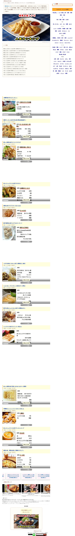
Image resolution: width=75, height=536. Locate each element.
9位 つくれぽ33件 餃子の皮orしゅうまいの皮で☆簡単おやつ (14, 64)
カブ (54, 66)
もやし (66, 59)
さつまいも (61, 68)
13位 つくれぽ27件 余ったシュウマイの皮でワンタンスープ (14, 72)
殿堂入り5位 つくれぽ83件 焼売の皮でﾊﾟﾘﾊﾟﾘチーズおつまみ (14, 56)
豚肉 (63, 19)
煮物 (57, 47)
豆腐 (56, 71)
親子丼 (59, 38)
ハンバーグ (70, 38)
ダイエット (64, 31)
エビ (61, 24)
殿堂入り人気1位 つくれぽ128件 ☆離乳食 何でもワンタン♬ (14, 48)
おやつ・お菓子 (62, 33)
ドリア (57, 52)
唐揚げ (61, 40)
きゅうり (59, 61)
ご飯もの (70, 47)
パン (69, 31)
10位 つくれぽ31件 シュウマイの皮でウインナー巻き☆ (13, 66)
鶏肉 (60, 19)
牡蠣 (67, 24)
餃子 (62, 38)
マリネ (68, 52)
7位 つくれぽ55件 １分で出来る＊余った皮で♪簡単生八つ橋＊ (14, 60)
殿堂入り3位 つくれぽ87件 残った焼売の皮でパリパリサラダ (14, 52)
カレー (71, 40)
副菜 (68, 12)
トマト (55, 61)
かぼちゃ (67, 68)
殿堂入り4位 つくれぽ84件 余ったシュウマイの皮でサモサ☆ (14, 54)
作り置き (59, 28)
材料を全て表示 (26, 114)
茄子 (70, 59)
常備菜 (63, 28)
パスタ (66, 49)
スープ (61, 47)
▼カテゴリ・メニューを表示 (62, 9)
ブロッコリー (56, 63)
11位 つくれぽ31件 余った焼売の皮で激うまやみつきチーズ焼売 (15, 68)
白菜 (58, 59)
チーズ (66, 71)
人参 (57, 66)
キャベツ (62, 59)
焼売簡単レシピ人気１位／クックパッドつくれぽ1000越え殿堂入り (12, 476)
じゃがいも (55, 68)
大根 (55, 59)
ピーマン (62, 63)
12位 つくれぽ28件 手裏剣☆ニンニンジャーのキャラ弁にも (14, 70)
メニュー (62, 73)
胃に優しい (55, 12)
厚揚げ (59, 71)
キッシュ (61, 42)
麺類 (58, 49)
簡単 (71, 12)
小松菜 (64, 61)
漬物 (60, 52)
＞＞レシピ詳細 (26, 117)
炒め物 (53, 47)
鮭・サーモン (56, 24)
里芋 (71, 68)
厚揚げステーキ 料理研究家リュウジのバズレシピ (12, 493)
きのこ (70, 66)
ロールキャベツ (55, 40)
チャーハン (66, 40)
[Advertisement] (26, 86)
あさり (70, 24)
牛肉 (57, 19)
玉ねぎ (60, 66)
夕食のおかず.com (7, 0)
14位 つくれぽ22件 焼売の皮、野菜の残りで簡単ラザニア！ (14, 74)
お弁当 (59, 31)
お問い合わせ (30, 532)
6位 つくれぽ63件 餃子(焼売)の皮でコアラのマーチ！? (13, 58)
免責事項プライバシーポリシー (39, 532)
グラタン (62, 49)
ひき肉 (67, 19)
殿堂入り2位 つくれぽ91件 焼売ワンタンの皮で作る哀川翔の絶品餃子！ (16, 50)
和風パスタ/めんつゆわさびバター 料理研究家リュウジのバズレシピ (31, 494)
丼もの (54, 49)
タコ (64, 24)
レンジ (55, 28)
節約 (61, 15)
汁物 (64, 15)
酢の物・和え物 (62, 54)
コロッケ (56, 42)
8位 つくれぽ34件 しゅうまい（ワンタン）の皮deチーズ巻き (14, 62)
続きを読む (26, 506)
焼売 (65, 38)
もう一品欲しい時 (62, 12)
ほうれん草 (69, 61)
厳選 (66, 73)
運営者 (46, 532)
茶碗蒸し (54, 38)
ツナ (63, 71)
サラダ (64, 52)
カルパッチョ (67, 42)
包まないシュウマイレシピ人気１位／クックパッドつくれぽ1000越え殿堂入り (27, 476)
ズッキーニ (65, 66)
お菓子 (57, 73)
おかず (70, 71)
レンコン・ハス (68, 63)
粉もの (70, 49)
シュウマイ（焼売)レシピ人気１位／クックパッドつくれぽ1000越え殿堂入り (42, 476)
